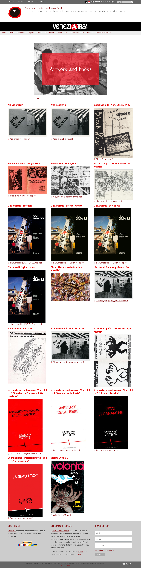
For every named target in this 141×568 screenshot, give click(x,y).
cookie (68, 565)
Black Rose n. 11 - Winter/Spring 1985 (112, 105)
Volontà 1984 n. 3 (59, 457)
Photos (39, 33)
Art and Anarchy (15, 105)
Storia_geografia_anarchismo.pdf (68, 362)
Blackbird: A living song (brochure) (24, 163)
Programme (21, 33)
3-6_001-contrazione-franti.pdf (67, 197)
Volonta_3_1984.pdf (62, 515)
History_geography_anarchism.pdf (112, 301)
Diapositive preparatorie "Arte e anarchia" (66, 268)
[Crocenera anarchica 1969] (92, 2)
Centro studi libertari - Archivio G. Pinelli (43, 8)
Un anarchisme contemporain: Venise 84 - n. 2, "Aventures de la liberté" (70, 391)
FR (97, 2)
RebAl (80, 552)
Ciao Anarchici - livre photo (107, 205)
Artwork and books (77, 33)
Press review (62, 33)
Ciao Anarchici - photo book (21, 267)
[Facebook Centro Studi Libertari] (123, 564)
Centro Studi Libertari (60, 531)
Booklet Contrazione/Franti (64, 163)
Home (11, 1)
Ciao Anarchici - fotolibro (20, 205)
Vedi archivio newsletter (104, 550)
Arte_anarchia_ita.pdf (63, 139)
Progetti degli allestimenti (21, 328)
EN (99, 2)
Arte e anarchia (58, 105)
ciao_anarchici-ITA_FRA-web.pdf (68, 263)
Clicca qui (12, 531)
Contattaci (20, 1)
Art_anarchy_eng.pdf (20, 139)
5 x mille (40, 1)
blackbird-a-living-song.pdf (23, 196)
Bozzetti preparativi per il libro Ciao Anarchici (112, 165)
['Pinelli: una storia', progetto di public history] (85, 2)
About (11, 33)
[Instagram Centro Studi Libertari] (130, 564)
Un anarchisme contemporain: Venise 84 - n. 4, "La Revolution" (27, 459)
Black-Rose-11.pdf (104, 159)
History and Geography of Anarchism (111, 267)
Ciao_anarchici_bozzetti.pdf (109, 201)
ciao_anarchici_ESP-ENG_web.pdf (26, 263)
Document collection (103, 33)
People (89, 33)
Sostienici (30, 1)
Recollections (50, 33)
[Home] (16, 13)
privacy (63, 565)
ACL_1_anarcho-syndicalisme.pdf (25, 453)
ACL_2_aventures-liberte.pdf (66, 450)
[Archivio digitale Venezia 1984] (89, 2)
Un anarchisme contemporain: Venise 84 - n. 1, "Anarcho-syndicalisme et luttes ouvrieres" (27, 393)
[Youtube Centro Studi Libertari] (126, 564)
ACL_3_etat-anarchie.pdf (107, 450)
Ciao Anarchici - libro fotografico (67, 205)
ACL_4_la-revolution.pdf (21, 518)
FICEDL (78, 554)
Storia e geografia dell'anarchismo (67, 328)
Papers (31, 33)
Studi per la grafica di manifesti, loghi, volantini (112, 330)
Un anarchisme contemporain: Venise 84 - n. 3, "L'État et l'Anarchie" (113, 391)
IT (95, 2)
